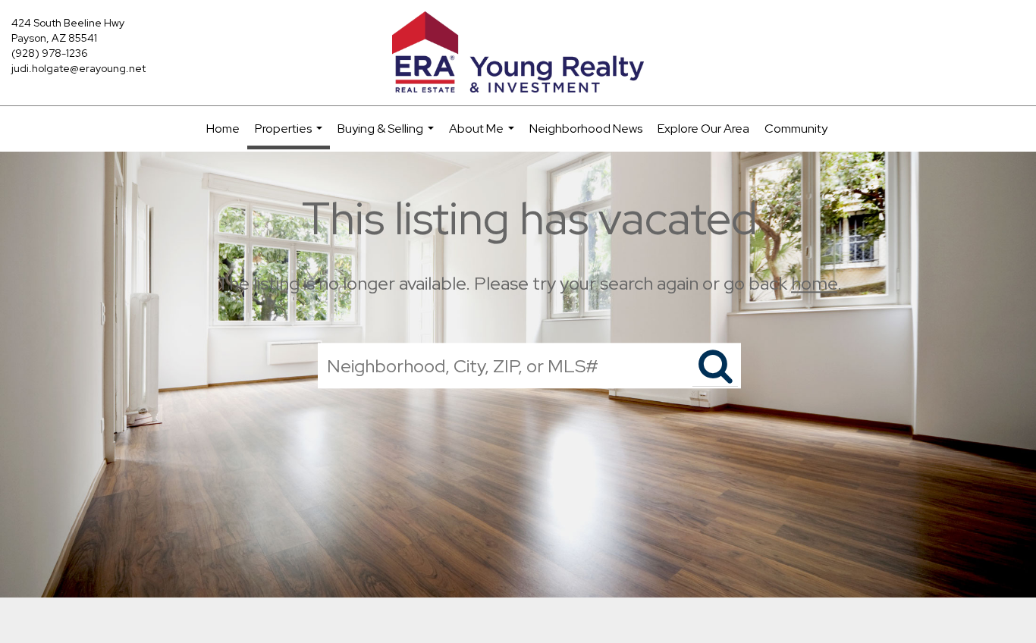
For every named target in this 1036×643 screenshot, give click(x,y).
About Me (483, 136)
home (814, 283)
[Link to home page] (517, 53)
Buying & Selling (387, 136)
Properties (290, 135)
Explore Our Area (703, 128)
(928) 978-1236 (49, 53)
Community (795, 128)
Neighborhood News (585, 128)
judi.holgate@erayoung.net (78, 68)
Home (223, 128)
